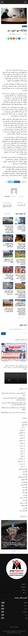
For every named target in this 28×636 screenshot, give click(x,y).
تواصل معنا (23, 586)
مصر (24, 508)
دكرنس (21, 450)
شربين (21, 453)
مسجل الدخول (17, 329)
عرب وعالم (24, 26)
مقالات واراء (22, 510)
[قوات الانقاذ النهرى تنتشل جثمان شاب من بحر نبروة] (8, 285)
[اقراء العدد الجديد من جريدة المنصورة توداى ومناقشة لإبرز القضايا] (14, 352)
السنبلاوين (21, 432)
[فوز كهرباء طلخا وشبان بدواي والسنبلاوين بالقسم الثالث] (8, 270)
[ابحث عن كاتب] (14, 191)
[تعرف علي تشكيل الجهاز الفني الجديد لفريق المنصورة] (8, 303)
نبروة (22, 466)
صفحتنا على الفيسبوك (14, 626)
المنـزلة (21, 437)
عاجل (24, 500)
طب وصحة (22, 497)
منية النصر (21, 458)
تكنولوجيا (23, 479)
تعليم (24, 474)
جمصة (21, 448)
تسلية (24, 471)
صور (24, 495)
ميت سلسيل (20, 461)
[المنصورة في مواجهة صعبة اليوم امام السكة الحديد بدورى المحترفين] (20, 270)
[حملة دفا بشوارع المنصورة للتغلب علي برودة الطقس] (8, 238)
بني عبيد (11, 282)
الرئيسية (23, 584)
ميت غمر (21, 464)
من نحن (23, 589)
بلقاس (21, 443)
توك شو (23, 482)
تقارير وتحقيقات (21, 477)
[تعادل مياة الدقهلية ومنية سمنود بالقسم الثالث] (8, 254)
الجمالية (21, 430)
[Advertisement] (14, 55)
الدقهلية (11, 217)
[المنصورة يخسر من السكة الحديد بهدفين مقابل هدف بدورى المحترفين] (20, 254)
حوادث (23, 487)
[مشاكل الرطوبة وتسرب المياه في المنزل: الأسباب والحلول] (20, 220)
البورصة (23, 422)
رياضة (23, 490)
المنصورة (21, 440)
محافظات (23, 505)
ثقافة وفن (23, 484)
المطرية (21, 435)
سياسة (23, 492)
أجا (22, 427)
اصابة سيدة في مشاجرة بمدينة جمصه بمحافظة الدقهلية (13, 412)
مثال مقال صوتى (21, 205)
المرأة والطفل (22, 217)
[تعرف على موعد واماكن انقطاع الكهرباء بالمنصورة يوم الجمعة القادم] (20, 238)
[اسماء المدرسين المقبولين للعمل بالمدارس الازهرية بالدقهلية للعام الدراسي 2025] (20, 303)
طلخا (22, 456)
